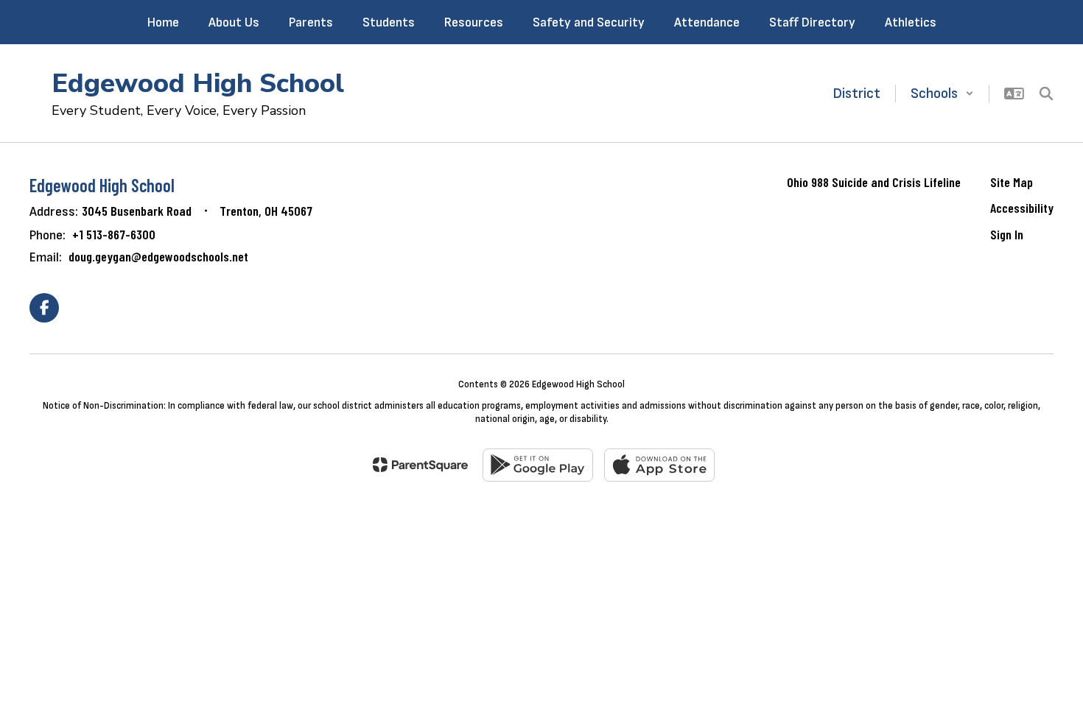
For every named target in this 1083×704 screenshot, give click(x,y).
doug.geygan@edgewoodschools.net (158, 256)
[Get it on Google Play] (538, 465)
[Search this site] (1046, 93)
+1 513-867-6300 (113, 234)
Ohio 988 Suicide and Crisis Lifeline (874, 182)
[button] (942, 93)
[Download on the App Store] (659, 465)
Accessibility (1022, 208)
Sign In (1006, 234)
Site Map (1011, 182)
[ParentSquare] (420, 465)
